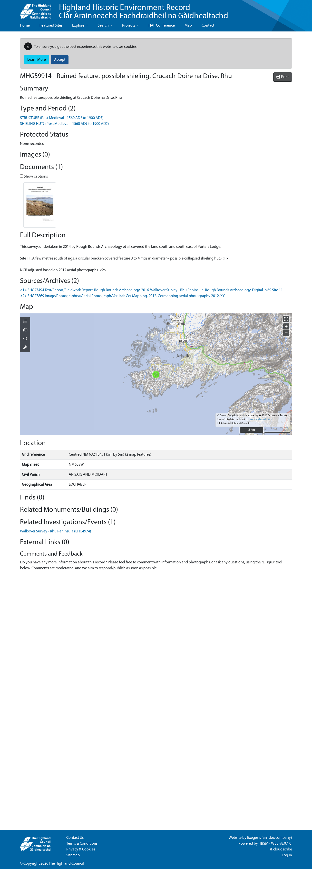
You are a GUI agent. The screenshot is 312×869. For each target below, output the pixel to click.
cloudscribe (282, 849)
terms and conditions (260, 419)
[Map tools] (25, 347)
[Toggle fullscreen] (286, 319)
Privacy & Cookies (80, 849)
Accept (59, 60)
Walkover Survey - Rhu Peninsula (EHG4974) (55, 531)
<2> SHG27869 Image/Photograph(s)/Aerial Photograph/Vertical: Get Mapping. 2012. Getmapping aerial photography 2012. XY (122, 296)
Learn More (36, 60)
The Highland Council (66, 864)
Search (103, 26)
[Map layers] (25, 321)
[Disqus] (156, 640)
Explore (78, 26)
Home (25, 26)
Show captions (35, 177)
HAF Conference (161, 26)
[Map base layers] (25, 330)
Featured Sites (50, 26)
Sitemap (73, 855)
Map (188, 26)
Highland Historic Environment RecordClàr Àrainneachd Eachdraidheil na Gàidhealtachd (143, 12)
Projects (129, 26)
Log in (287, 855)
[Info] (25, 339)
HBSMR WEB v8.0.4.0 (275, 844)
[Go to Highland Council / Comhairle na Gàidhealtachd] (35, 10)
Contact (208, 26)
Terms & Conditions (82, 844)
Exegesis (254, 838)
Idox (271, 838)
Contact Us (75, 838)
